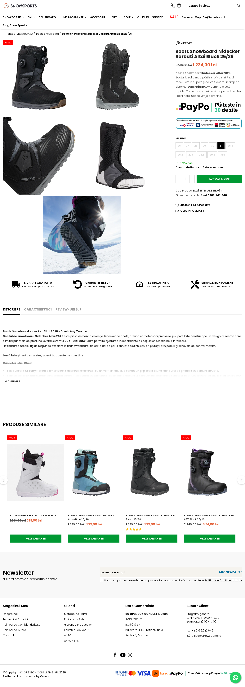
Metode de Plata (75, 614)
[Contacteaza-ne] (173, 5)
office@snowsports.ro (206, 636)
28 (196, 146)
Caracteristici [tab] (38, 309)
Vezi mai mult (12, 381)
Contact (8, 635)
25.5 (230, 146)
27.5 (191, 154)
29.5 (212, 154)
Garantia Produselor (78, 625)
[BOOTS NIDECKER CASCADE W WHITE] (35, 472)
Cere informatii (192, 211)
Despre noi (10, 614)
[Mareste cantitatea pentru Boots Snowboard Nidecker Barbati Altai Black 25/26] (192, 179)
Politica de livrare (14, 630)
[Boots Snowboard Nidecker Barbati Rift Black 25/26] (151, 472)
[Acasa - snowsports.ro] (24, 6)
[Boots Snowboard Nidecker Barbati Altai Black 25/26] (42, 77)
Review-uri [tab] (68, 309)
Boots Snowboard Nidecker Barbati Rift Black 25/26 (150, 517)
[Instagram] (130, 655)
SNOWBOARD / (26, 34)
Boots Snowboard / (48, 34)
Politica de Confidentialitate (223, 580)
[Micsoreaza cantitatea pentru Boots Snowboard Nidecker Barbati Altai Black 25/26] (178, 179)
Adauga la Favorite (195, 205)
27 (187, 146)
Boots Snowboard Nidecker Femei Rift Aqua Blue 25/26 (91, 517)
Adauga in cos (219, 179)
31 (221, 146)
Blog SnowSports (15, 25)
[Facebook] (115, 655)
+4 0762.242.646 (202, 630)
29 (204, 146)
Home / (11, 34)
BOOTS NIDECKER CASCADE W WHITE (33, 515)
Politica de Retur (75, 619)
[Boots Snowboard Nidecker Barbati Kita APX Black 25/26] (209, 472)
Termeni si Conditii (15, 619)
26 (179, 146)
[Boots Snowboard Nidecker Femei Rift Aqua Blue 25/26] (93, 472)
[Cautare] (238, 6)
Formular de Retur (76, 630)
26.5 (180, 154)
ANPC (67, 635)
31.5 (222, 154)
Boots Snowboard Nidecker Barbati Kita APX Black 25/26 (209, 517)
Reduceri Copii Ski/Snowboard (203, 17)
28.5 (201, 154)
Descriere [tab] (11, 309)
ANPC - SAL (71, 641)
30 (212, 146)
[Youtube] (122, 655)
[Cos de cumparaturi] (179, 5)
